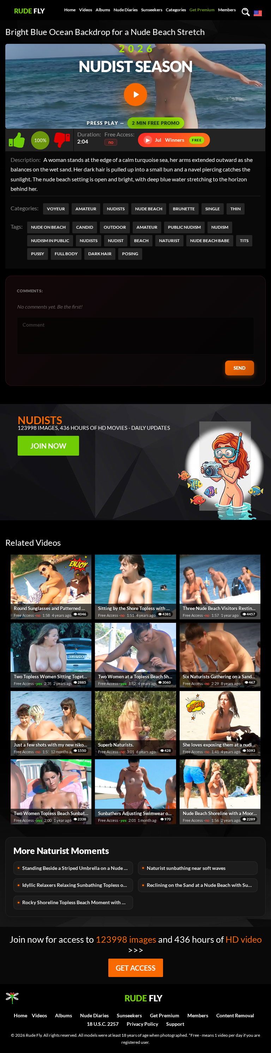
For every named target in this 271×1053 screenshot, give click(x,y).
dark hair (100, 253)
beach (141, 240)
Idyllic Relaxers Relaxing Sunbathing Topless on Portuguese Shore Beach (77, 885)
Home (70, 9)
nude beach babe (209, 240)
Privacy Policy (142, 1024)
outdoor (115, 227)
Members (227, 9)
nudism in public (50, 240)
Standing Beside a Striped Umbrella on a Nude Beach (77, 868)
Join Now (48, 445)
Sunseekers (151, 9)
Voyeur (56, 208)
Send (240, 368)
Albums (103, 9)
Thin (235, 208)
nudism (219, 227)
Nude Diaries (126, 9)
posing (130, 253)
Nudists (116, 208)
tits (244, 240)
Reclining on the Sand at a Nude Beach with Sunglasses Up (202, 885)
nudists (88, 240)
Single (212, 208)
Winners (174, 140)
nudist (116, 240)
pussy (37, 253)
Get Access (136, 968)
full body (66, 253)
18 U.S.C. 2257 (103, 1024)
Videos (85, 9)
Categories (176, 9)
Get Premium (202, 9)
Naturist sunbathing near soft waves (186, 868)
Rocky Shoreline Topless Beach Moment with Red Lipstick (77, 902)
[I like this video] (18, 138)
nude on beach (48, 227)
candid (84, 227)
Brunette (184, 208)
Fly (29, 11)
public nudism (184, 227)
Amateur (86, 208)
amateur (147, 227)
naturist (169, 240)
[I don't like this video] (62, 138)
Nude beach (148, 208)
